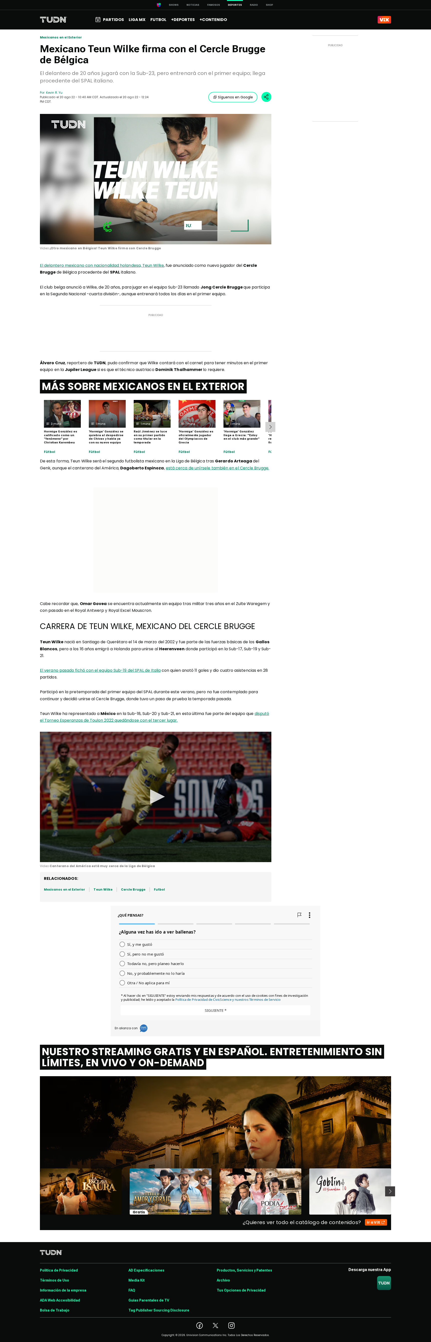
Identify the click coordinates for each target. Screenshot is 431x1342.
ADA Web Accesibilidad (60, 1300)
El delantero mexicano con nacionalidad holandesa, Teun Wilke (102, 265)
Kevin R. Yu (54, 92)
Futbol (159, 889)
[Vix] (384, 19)
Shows (174, 4)
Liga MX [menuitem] (137, 19)
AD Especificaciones (146, 1270)
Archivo (223, 1280)
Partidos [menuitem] (113, 19)
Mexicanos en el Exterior (61, 37)
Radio (254, 4)
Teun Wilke (103, 889)
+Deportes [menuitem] (183, 19)
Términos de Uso (54, 1280)
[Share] (266, 97)
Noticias (193, 4)
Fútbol (49, 452)
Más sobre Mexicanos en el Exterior (143, 386)
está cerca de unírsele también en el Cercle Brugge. (217, 468)
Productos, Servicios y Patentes (244, 1270)
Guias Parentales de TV (148, 1300)
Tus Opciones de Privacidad (241, 1290)
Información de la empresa (63, 1290)
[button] (156, 797)
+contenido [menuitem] (213, 19)
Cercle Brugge (133, 889)
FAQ (131, 1290)
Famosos (213, 4)
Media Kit (136, 1280)
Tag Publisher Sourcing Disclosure (158, 1310)
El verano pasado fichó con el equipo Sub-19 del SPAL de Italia (100, 670)
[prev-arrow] (37, 1191)
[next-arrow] (270, 427)
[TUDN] (53, 19)
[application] (155, 179)
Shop (269, 4)
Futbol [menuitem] (158, 19)
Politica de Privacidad (59, 1270)
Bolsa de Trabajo (54, 1310)
